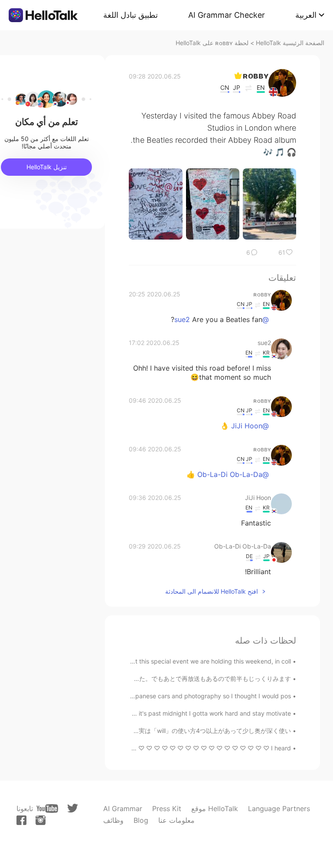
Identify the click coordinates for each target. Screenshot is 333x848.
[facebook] (21, 820)
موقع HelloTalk (214, 808)
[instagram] (41, 820)
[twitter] (72, 808)
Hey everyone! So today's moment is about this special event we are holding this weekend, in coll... (150, 661)
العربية (306, 15)
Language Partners (279, 808)
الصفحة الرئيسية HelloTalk (290, 42)
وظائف (113, 820)
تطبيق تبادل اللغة (130, 15)
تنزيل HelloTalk (46, 167)
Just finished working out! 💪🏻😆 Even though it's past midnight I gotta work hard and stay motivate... (148, 713)
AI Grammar (122, 808)
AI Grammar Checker (226, 15)
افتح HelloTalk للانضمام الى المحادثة (211, 591)
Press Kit (166, 808)
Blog (141, 820)
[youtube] (47, 808)
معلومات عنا (176, 820)
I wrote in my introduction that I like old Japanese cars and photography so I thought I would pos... (151, 696)
